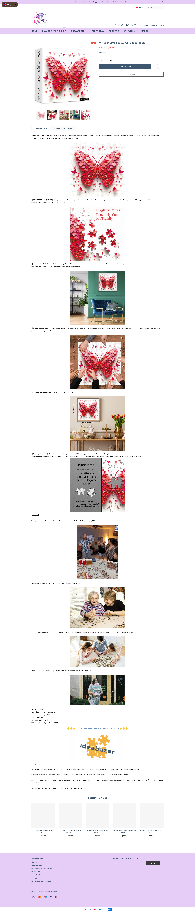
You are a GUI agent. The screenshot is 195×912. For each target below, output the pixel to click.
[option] (63, 74)
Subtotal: (102, 60)
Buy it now (131, 74)
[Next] (94, 115)
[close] (163, 2)
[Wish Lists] (156, 66)
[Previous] (33, 115)
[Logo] (39, 17)
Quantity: (102, 52)
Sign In (146, 25)
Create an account (157, 25)
